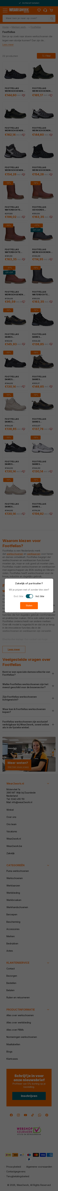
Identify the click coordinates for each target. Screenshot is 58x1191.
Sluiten (29, 605)
